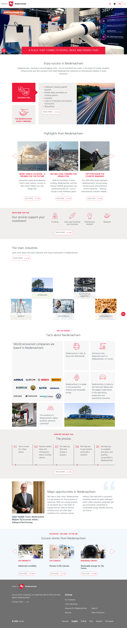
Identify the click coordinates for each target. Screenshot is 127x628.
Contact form (18, 602)
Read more (47, 112)
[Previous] (14, 156)
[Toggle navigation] (124, 4)
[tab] (24, 92)
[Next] (112, 156)
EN (120, 4)
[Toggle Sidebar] (123, 314)
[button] (109, 4)
